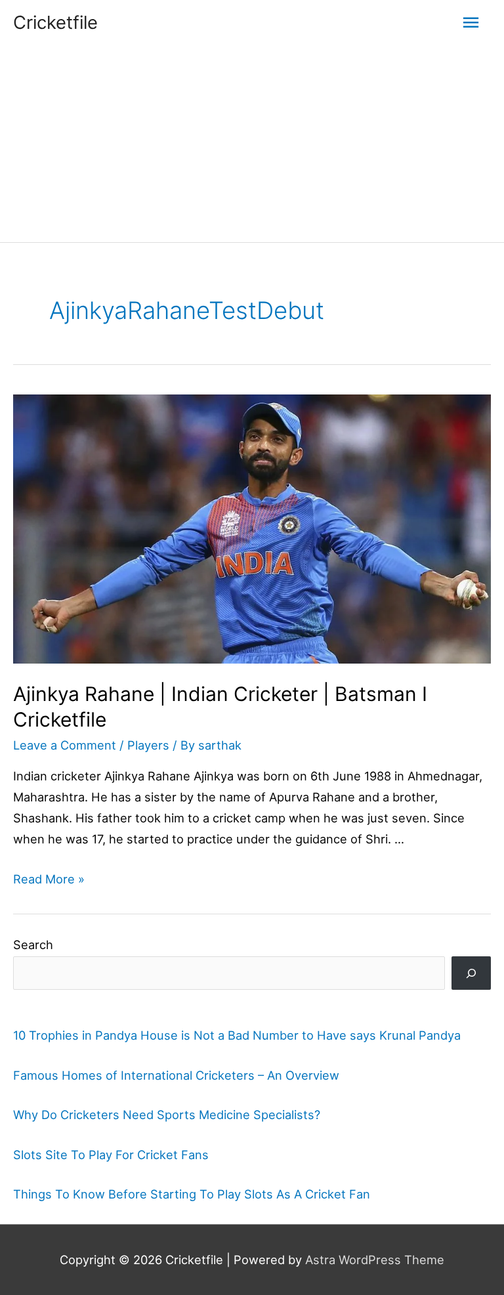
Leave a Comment (64, 745)
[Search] (471, 973)
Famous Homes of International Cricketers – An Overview (176, 1075)
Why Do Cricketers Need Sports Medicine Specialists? (166, 1114)
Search (33, 944)
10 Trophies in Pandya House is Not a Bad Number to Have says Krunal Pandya (237, 1035)
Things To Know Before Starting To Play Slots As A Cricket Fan (191, 1194)
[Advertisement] (252, 144)
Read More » (49, 879)
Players (148, 745)
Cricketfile (55, 22)
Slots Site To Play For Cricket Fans (111, 1154)
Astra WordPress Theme (374, 1259)
